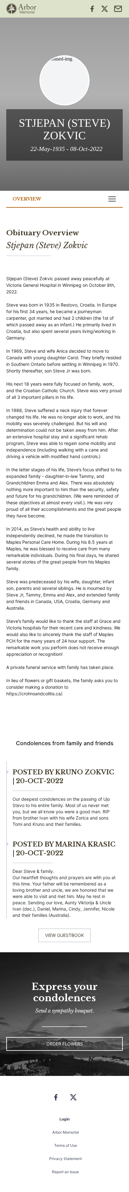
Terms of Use (65, 1145)
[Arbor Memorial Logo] (21, 8)
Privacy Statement (65, 1158)
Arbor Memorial (65, 1132)
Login (64, 1119)
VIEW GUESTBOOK (64, 935)
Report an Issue (65, 1171)
